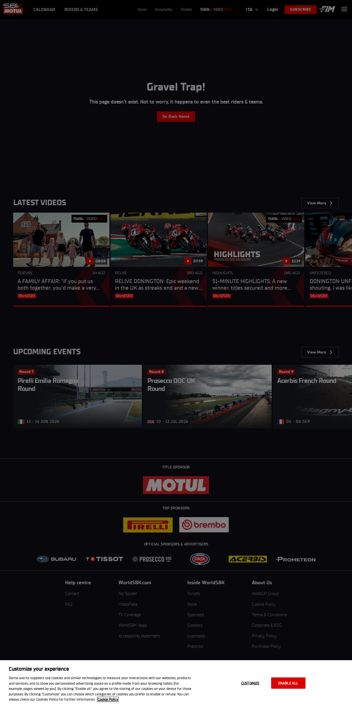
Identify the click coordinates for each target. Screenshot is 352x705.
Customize (250, 683)
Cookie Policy (108, 699)
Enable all (288, 683)
